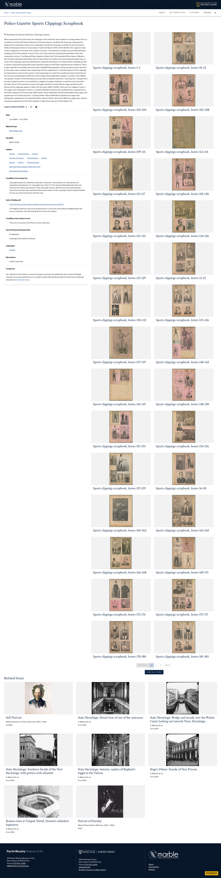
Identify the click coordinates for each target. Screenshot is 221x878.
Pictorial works (33, 162)
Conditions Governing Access (18, 218)
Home (6, 13)
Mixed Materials (15, 131)
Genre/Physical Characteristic (18, 230)
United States (23, 154)
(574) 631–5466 (19, 863)
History (35, 154)
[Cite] (36, 107)
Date (8, 115)
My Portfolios (177, 13)
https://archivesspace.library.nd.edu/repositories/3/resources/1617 (36, 204)
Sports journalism (16, 158)
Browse (208, 13)
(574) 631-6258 (90, 865)
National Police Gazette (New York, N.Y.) (24, 167)
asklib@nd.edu (84, 867)
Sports (12, 154)
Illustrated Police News (18, 171)
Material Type (11, 126)
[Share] (31, 107)
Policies (152, 870)
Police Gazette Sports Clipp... (21, 13)
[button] (142, 665)
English (12, 250)
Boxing (12, 162)
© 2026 (82, 870)
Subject (9, 149)
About (162, 13)
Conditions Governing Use (17, 178)
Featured (194, 13)
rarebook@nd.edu (22, 280)
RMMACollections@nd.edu (18, 866)
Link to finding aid (13, 200)
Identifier (10, 138)
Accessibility (154, 867)
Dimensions (11, 257)
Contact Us (10, 269)
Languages (10, 246)
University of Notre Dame (95, 870)
